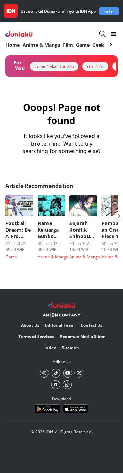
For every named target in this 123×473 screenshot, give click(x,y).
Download (61, 399)
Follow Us (62, 362)
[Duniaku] (18, 34)
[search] (102, 34)
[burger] (113, 34)
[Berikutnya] (119, 216)
